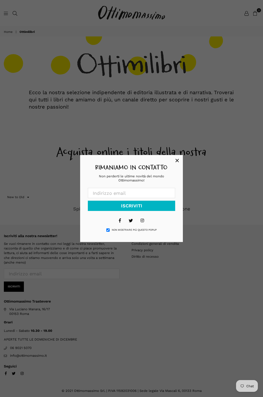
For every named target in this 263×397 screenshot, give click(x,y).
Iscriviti (131, 205)
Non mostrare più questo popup (134, 229)
